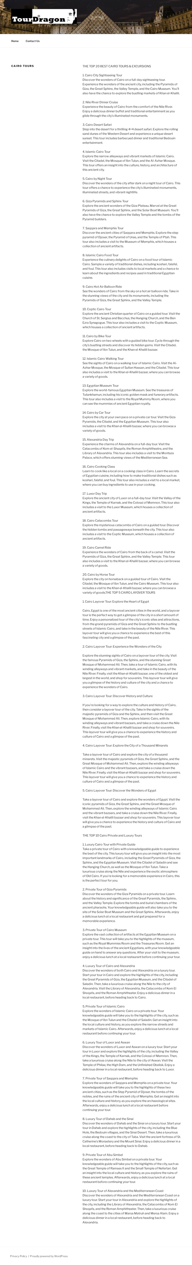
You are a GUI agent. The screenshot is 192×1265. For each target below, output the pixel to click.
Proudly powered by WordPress (49, 1256)
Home (15, 41)
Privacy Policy (18, 1256)
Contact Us (33, 41)
